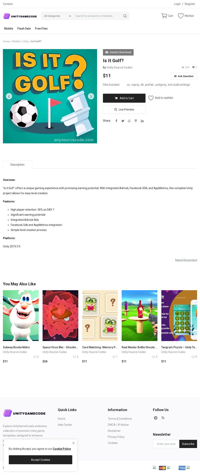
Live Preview (126, 109)
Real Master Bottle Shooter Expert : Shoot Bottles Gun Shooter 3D (139, 347)
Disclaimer (114, 430)
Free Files (41, 28)
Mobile (8, 28)
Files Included (111, 84)
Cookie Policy (62, 448)
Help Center (65, 424)
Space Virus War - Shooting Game (60, 347)
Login (177, 3)
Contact (8, 3)
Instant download (120, 52)
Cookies (113, 442)
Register (190, 3)
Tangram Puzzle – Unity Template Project (179, 347)
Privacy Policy (116, 436)
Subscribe (188, 443)
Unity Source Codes (119, 67)
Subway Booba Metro (16, 347)
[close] (73, 443)
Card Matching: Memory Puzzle (100, 347)
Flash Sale (24, 28)
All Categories (52, 15)
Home (6, 41)
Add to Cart (127, 98)
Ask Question (185, 76)
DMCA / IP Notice (118, 424)
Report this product (186, 260)
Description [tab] (17, 164)
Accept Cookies (40, 459)
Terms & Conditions (120, 418)
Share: (107, 120)
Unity (25, 41)
